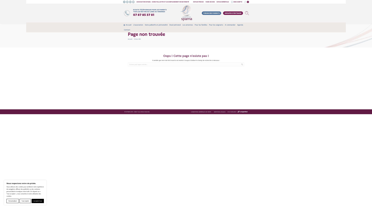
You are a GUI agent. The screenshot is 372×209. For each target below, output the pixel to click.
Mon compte (237, 2)
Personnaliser (12, 201)
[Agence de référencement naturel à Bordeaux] (243, 112)
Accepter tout (38, 201)
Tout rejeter (25, 201)
